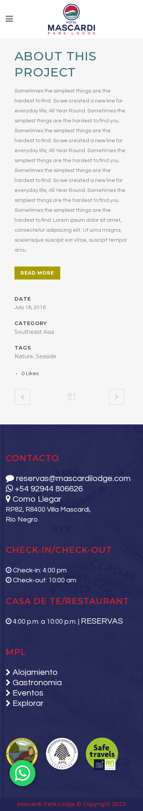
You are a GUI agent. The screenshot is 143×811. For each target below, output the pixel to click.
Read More (37, 273)
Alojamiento (34, 672)
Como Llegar (36, 499)
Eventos (27, 693)
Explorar (27, 703)
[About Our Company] (15, 43)
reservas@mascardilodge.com (72, 478)
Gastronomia (36, 682)
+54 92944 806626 (48, 488)
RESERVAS (102, 621)
